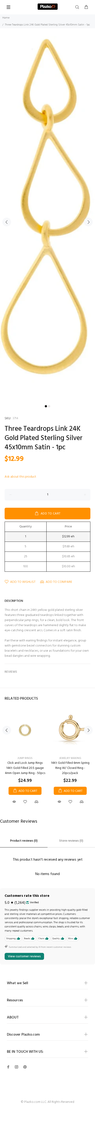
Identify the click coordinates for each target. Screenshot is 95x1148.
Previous (6, 222)
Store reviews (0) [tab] (71, 841)
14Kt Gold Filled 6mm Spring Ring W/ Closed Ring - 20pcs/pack (70, 768)
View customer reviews (24, 956)
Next (88, 222)
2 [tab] (49, 406)
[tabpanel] (47, 219)
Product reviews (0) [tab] (24, 841)
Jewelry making (70, 758)
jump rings (25, 758)
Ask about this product (20, 476)
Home (5, 18)
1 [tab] (46, 406)
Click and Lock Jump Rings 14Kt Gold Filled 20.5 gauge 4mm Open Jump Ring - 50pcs (25, 768)
